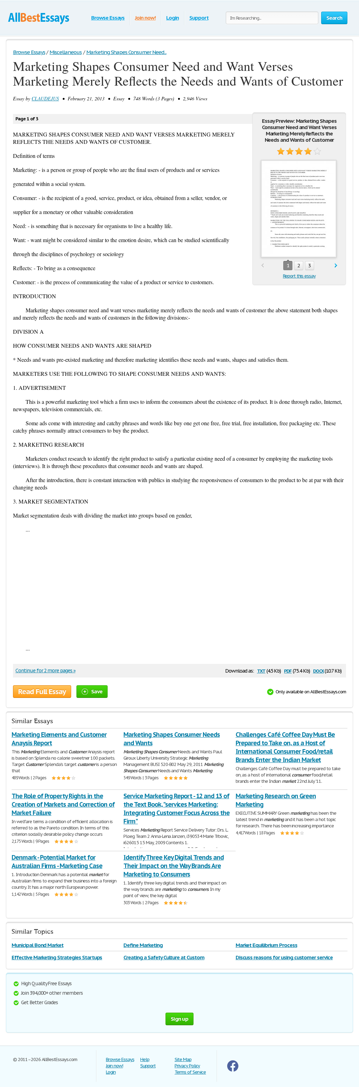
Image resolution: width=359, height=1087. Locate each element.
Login (172, 17)
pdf (288, 670)
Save (96, 691)
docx (318, 670)
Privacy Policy (187, 1066)
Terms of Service (190, 1072)
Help (144, 1059)
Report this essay (299, 276)
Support (199, 17)
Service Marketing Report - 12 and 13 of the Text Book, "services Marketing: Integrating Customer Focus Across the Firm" (176, 808)
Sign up (179, 1018)
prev (262, 265)
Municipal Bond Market (37, 945)
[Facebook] (232, 1070)
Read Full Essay (42, 691)
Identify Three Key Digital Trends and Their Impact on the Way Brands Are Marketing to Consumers (173, 865)
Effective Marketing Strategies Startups (57, 957)
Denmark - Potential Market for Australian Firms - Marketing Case (57, 861)
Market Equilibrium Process (266, 945)
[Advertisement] (179, 589)
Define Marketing (142, 945)
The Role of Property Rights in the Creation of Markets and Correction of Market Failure (63, 804)
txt (261, 670)
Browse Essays (107, 17)
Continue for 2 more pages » (45, 670)
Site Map (183, 1059)
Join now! (145, 17)
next (336, 265)
